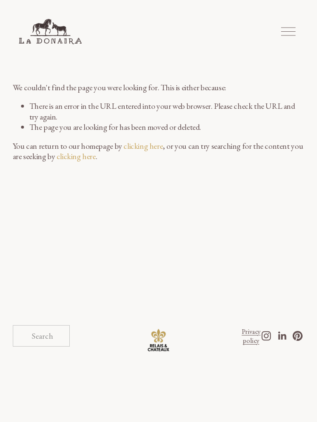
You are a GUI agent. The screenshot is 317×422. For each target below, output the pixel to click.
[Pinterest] (298, 336)
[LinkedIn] (282, 336)
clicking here (143, 146)
